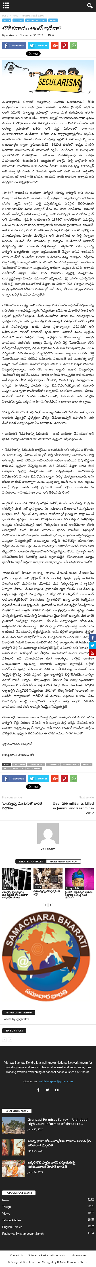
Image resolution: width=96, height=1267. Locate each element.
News (7, 20)
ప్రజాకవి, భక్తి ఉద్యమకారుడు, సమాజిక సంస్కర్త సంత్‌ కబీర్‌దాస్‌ (79, 894)
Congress (53, 764)
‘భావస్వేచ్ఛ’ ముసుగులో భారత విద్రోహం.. (22, 805)
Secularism (33, 768)
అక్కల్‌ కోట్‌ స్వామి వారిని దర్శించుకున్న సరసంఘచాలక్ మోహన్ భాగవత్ (51, 1164)
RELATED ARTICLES (31, 861)
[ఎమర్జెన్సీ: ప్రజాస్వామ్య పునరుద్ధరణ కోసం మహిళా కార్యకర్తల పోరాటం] (16, 879)
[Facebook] (39, 1090)
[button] (89, 6)
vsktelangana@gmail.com (56, 1081)
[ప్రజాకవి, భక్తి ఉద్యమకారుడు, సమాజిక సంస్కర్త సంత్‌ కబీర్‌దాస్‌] (79, 879)
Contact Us (16, 1255)
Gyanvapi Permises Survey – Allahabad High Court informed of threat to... (58, 1121)
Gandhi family (71, 764)
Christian (19, 764)
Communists (36, 764)
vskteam (11, 35)
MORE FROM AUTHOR (63, 861)
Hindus (87, 764)
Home (5, 15)
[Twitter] (48, 1090)
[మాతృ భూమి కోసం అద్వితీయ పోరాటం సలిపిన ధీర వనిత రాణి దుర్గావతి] (13, 1147)
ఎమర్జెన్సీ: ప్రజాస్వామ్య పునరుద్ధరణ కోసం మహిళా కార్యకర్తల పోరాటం (15, 894)
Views (53, 20)
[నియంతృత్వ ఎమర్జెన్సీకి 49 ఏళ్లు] (48, 878)
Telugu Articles (36, 20)
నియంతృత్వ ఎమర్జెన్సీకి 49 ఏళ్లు (46, 892)
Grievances (79, 1255)
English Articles (12, 1227)
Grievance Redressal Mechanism (47, 1255)
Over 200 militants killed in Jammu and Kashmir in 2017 (73, 808)
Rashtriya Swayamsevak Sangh (23, 1233)
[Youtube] (57, 1090)
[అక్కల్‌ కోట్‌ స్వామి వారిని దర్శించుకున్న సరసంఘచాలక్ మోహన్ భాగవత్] (13, 1168)
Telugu (18, 20)
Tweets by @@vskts (15, 1019)
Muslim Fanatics (13, 768)
